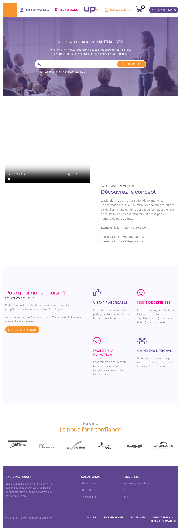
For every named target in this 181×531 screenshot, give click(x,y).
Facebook (90, 483)
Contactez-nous (162, 517)
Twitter (89, 490)
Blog (125, 496)
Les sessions (137, 517)
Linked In (90, 496)
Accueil (92, 517)
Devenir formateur (163, 520)
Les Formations (113, 517)
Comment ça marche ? (136, 483)
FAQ (125, 490)
